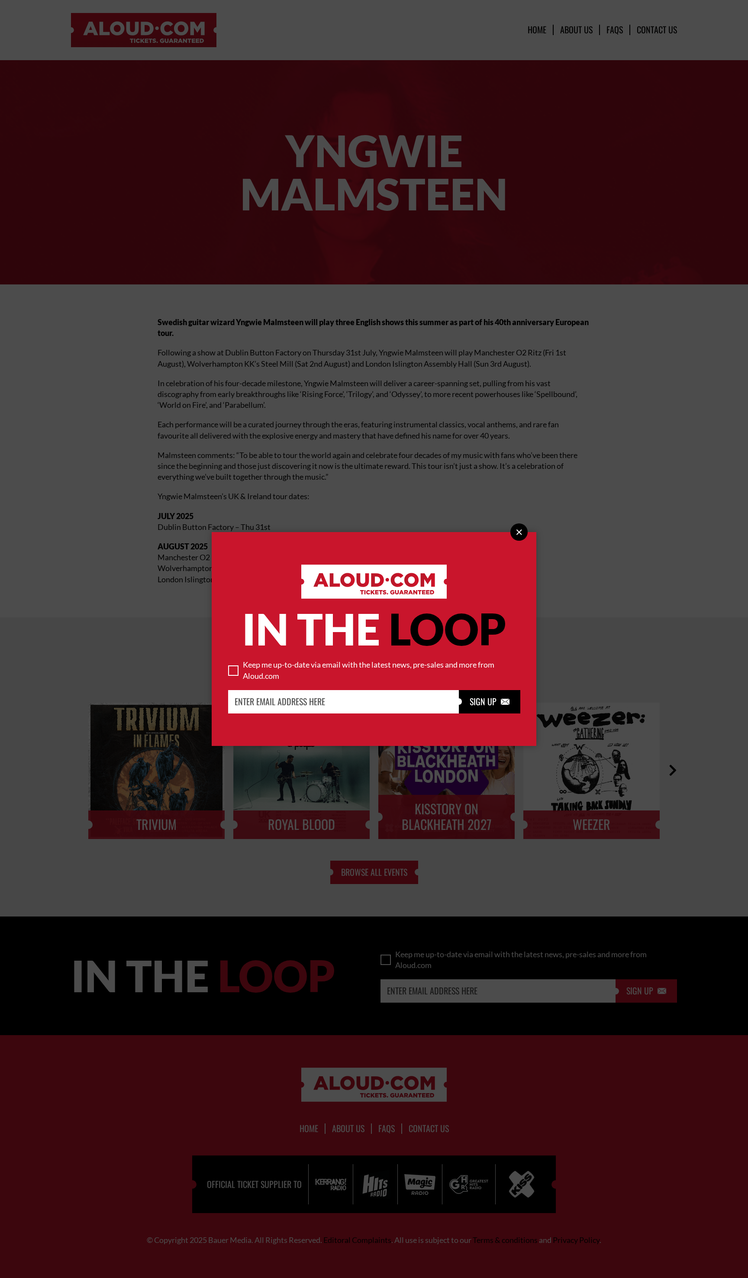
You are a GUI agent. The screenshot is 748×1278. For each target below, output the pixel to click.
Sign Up (489, 701)
